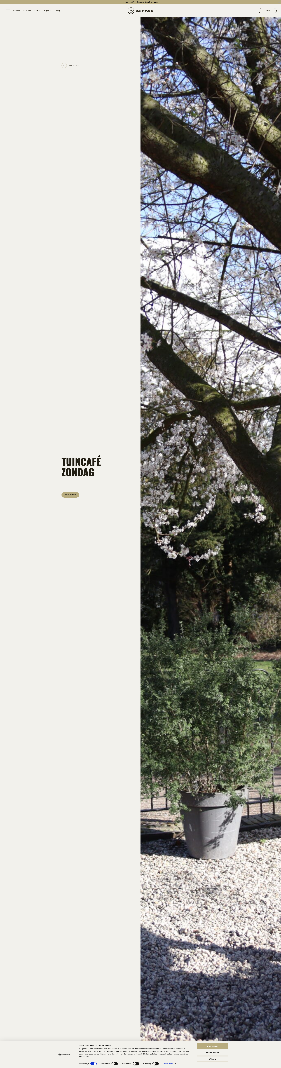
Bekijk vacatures (70, 495)
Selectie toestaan (212, 1053)
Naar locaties (73, 65)
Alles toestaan (212, 1046)
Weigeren (212, 1059)
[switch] (115, 1063)
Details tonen (168, 1064)
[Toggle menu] (8, 11)
